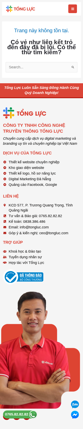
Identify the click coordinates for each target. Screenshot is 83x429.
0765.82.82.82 (17, 414)
